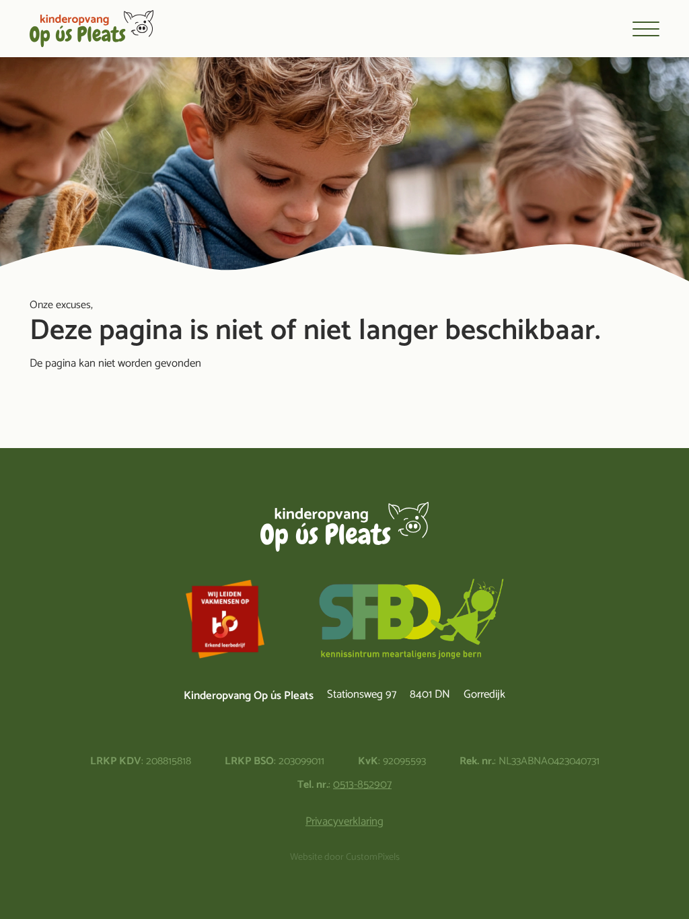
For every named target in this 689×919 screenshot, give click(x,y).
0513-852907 (362, 785)
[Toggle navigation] (645, 29)
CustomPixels (373, 857)
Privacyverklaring (344, 822)
